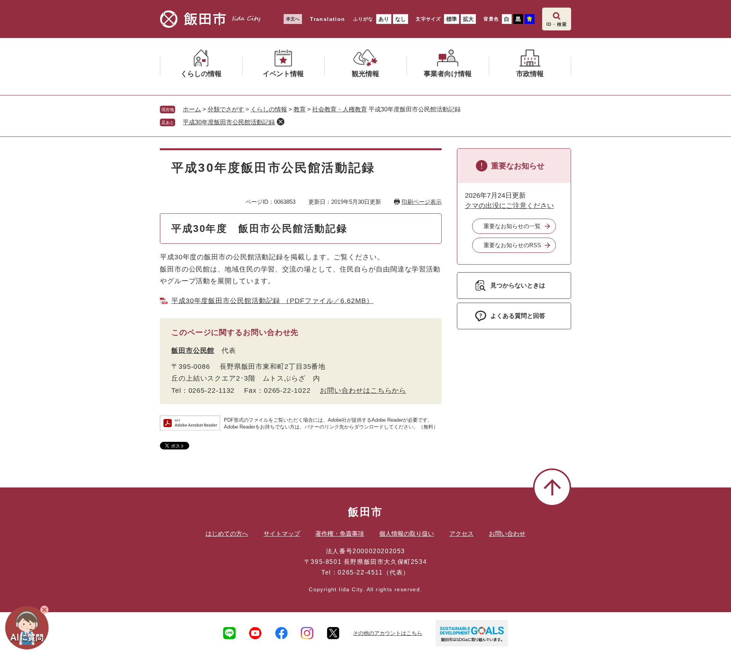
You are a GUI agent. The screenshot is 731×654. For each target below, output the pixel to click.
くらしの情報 (269, 109)
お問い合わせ (507, 533)
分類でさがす (225, 109)
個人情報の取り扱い (406, 533)
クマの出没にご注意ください (509, 206)
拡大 (468, 19)
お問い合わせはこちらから (363, 390)
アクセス (461, 533)
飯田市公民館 (192, 350)
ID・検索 (556, 24)
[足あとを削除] (280, 121)
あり (383, 19)
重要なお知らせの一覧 (512, 226)
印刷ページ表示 (422, 201)
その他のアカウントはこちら (387, 633)
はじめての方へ (227, 533)
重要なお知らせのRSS (512, 245)
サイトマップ (281, 533)
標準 (451, 19)
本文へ (293, 19)
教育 (300, 109)
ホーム (192, 109)
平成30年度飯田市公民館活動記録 (229, 122)
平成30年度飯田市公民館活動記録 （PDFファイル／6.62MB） (272, 301)
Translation (327, 19)
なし (400, 19)
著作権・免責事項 (339, 533)
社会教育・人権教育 (339, 109)
